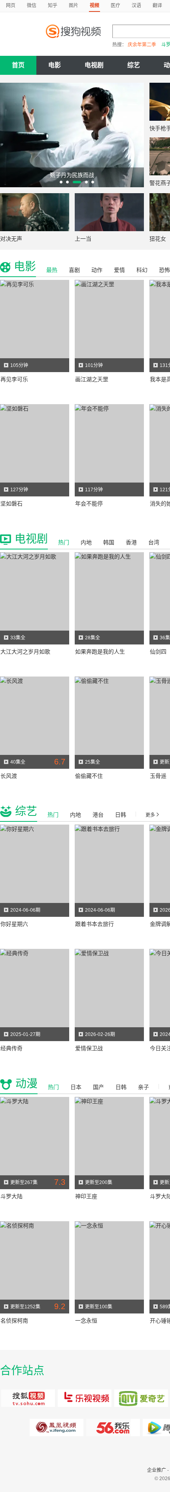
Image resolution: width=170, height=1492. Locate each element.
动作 (96, 270)
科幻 (141, 270)
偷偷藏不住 (89, 776)
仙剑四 (158, 651)
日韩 (120, 815)
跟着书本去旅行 (94, 924)
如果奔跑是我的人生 (100, 651)
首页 (18, 65)
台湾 (153, 542)
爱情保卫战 (89, 1048)
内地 (86, 542)
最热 (51, 270)
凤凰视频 (57, 1427)
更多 (150, 815)
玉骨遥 (158, 776)
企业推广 (156, 1470)
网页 (10, 5)
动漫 (26, 1084)
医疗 (115, 5)
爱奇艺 (141, 1398)
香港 (131, 542)
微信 (31, 5)
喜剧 (74, 270)
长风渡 (8, 776)
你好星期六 (14, 924)
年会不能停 (89, 503)
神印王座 (86, 1196)
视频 (94, 5)
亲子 (143, 1087)
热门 (63, 542)
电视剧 (94, 65)
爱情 (119, 270)
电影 (54, 65)
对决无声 (11, 239)
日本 (75, 1087)
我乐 (113, 1427)
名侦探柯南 (14, 1320)
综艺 (133, 65)
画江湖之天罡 (91, 379)
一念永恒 (86, 1320)
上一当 (83, 239)
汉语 (136, 5)
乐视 (85, 1398)
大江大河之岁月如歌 (25, 651)
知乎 (52, 5)
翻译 (157, 5)
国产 (98, 1087)
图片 (73, 5)
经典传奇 (11, 1048)
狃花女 (157, 239)
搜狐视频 (28, 1398)
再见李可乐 (14, 379)
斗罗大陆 (11, 1196)
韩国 (108, 542)
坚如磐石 (11, 503)
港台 (98, 815)
